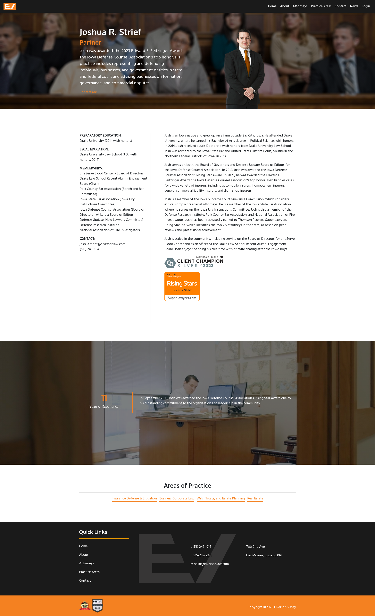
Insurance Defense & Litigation (134, 498)
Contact (340, 6)
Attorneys (300, 6)
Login (366, 6)
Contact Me (88, 92)
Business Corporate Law (176, 498)
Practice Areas (321, 6)
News (354, 6)
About (284, 6)
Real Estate (255, 498)
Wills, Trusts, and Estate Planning (221, 498)
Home (272, 6)
